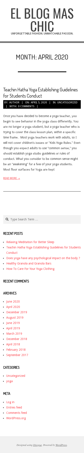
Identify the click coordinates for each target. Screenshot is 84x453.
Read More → (11, 178)
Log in (10, 402)
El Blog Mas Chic (42, 19)
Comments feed (16, 412)
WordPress (61, 445)
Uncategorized (67, 102)
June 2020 (13, 301)
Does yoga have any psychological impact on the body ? (43, 258)
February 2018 (16, 349)
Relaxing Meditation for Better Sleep (30, 242)
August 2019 (14, 317)
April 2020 (13, 307)
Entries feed (14, 407)
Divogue (37, 445)
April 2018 (13, 344)
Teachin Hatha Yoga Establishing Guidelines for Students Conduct (40, 92)
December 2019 (16, 312)
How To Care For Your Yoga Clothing (30, 268)
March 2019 (14, 333)
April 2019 (13, 328)
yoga (9, 381)
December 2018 (16, 339)
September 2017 (17, 355)
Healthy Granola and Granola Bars (28, 263)
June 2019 (13, 323)
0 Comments (26, 106)
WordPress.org (16, 418)
